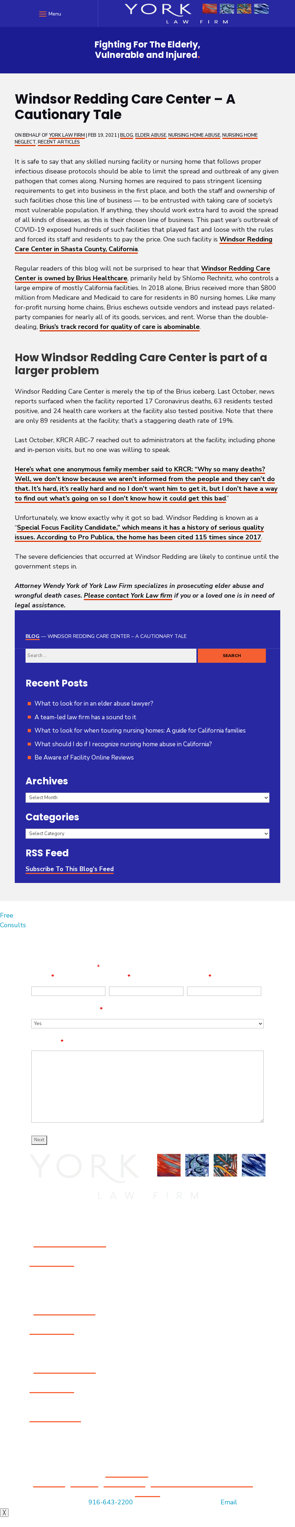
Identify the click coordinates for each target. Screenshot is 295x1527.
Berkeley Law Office (64, 1369)
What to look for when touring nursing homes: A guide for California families (140, 730)
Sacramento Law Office (69, 1242)
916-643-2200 (52, 1262)
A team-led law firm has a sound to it (85, 717)
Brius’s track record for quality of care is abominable (120, 326)
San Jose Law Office (64, 1310)
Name (42, 977)
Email (120, 977)
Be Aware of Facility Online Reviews (84, 757)
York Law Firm (67, 135)
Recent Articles (59, 142)
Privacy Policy (124, 1482)
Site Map (84, 1482)
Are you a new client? (67, 1009)
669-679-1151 (52, 1330)
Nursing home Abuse (194, 135)
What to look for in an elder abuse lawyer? (94, 703)
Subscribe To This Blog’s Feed (70, 869)
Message (47, 1042)
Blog (126, 135)
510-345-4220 (52, 1388)
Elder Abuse (150, 135)
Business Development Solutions (202, 1482)
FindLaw (147, 1492)
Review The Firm (55, 1417)
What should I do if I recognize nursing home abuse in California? (123, 744)
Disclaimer (49, 1482)
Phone (199, 977)
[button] (49, 13)
